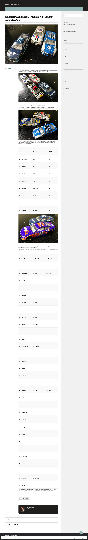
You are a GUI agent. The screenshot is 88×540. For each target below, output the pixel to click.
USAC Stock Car (66, 93)
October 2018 (66, 42)
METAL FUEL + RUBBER (12, 4)
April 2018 (66, 56)
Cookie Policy (23, 537)
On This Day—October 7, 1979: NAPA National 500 (69, 24)
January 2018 (66, 63)
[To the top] (81, 533)
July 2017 (66, 70)
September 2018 (67, 44)
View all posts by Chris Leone (29, 508)
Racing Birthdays (67, 88)
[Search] (81, 15)
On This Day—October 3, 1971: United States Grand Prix (70, 26)
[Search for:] (73, 15)
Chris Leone (9, 68)
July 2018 (66, 49)
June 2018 (66, 51)
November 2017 (66, 68)
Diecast (6, 14)
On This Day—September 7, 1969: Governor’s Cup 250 (70, 31)
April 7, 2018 (8, 67)
